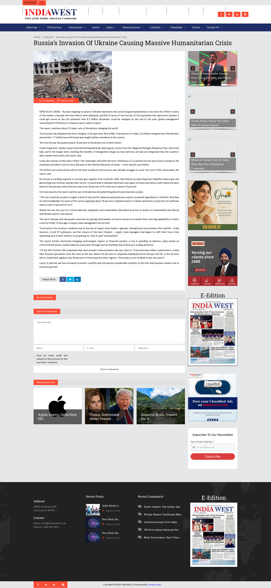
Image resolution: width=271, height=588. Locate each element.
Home (37, 36)
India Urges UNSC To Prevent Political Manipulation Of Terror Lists (209, 121)
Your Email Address (202, 442)
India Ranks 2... (111, 505)
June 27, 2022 (66, 100)
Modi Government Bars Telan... (162, 537)
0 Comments (48, 100)
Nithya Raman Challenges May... (163, 514)
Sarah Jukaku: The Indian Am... (162, 506)
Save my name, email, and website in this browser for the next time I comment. (52, 359)
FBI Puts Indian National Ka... (162, 529)
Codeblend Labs (154, 584)
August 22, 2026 (112, 538)
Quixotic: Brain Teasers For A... (159, 416)
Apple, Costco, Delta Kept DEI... (57, 416)
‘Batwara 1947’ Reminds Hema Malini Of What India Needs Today (211, 166)
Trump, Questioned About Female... (104, 416)
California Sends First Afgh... (161, 522)
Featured (48, 36)
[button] (212, 68)
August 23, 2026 (112, 510)
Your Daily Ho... (111, 519)
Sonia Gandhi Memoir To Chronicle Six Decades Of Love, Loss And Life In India (212, 78)
